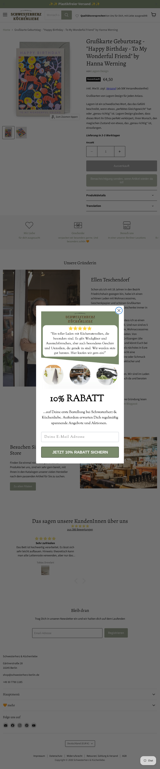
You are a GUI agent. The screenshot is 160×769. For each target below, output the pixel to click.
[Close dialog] (119, 310)
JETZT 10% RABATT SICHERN (80, 452)
